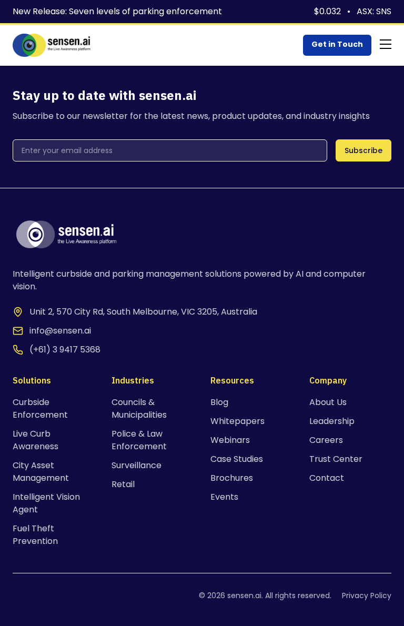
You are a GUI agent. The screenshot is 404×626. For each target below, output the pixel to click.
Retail (123, 484)
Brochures (231, 478)
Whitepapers (237, 421)
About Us (328, 402)
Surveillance (136, 465)
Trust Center (335, 459)
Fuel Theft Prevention (35, 534)
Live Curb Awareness (35, 440)
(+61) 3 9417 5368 (64, 350)
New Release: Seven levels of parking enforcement (117, 11)
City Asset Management (41, 471)
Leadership (332, 421)
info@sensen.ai (60, 331)
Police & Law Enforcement (139, 440)
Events (224, 497)
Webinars (230, 440)
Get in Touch (337, 44)
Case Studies (236, 459)
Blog (219, 402)
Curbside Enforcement (40, 408)
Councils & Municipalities (139, 408)
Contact (326, 478)
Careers (326, 440)
